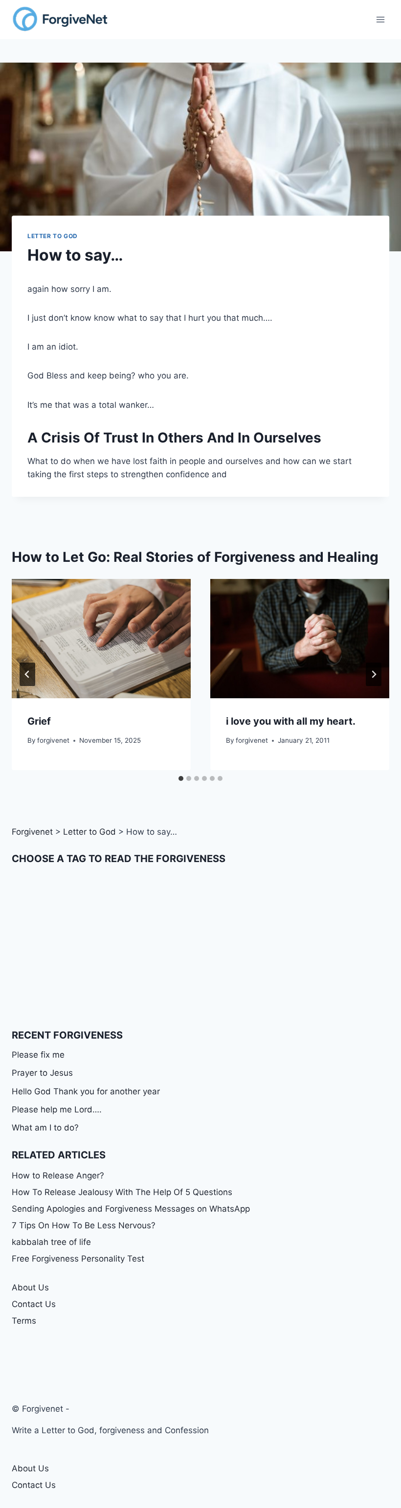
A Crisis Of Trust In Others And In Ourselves (174, 437)
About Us (30, 1287)
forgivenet (53, 740)
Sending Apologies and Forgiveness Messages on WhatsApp (131, 1209)
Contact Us (34, 1304)
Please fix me (38, 1055)
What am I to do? (45, 1127)
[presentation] (101, 638)
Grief (39, 721)
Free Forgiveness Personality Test (78, 1259)
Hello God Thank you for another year (86, 1091)
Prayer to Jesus (42, 1073)
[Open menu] (380, 19)
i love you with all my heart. (291, 721)
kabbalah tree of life (51, 1242)
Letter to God (52, 236)
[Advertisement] (200, 946)
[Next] (373, 674)
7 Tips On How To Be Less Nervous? (84, 1225)
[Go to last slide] (27, 674)
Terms (24, 1321)
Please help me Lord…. (57, 1109)
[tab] (180, 778)
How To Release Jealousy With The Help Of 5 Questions (122, 1192)
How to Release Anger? (58, 1175)
